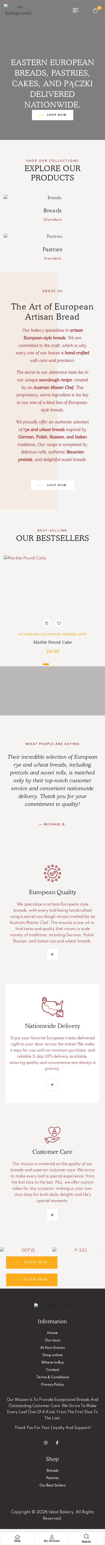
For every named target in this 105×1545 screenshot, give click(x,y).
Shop (82, 634)
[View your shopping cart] (95, 10)
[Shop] (17, 1537)
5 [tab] (57, 664)
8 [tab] (70, 664)
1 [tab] (35, 664)
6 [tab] (61, 664)
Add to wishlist (58, 623)
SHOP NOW (57, 115)
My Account (52, 1541)
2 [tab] (39, 664)
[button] (5, 1251)
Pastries (54, 634)
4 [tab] (52, 664)
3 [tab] (46, 664)
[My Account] (51, 1537)
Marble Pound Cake (52, 642)
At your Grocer (32, 634)
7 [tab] (66, 664)
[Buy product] (46, 623)
